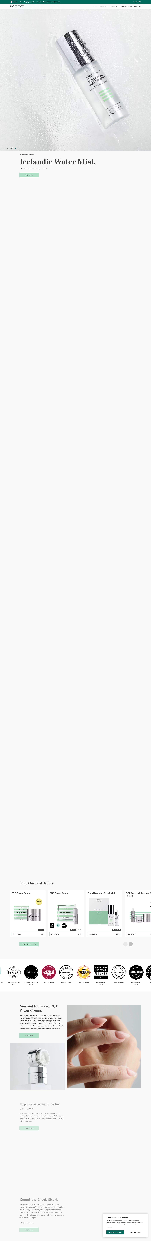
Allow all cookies (115, 1232)
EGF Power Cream (20, 893)
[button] (104, 1046)
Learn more (109, 1227)
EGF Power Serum (59, 893)
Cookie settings (135, 1232)
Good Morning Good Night (102, 893)
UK (14, 2)
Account (138, 2)
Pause (16, 148)
